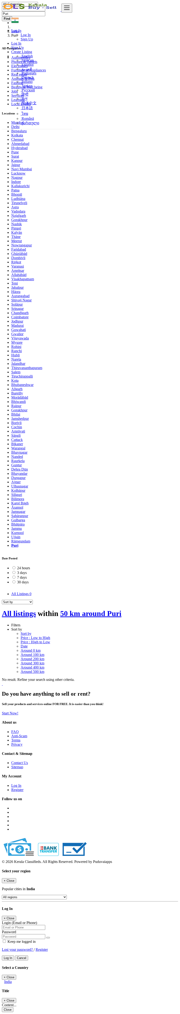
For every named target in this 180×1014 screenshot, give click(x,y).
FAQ (15, 732)
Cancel (21, 958)
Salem (15, 372)
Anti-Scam (19, 736)
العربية (26, 69)
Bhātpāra (18, 524)
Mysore (16, 342)
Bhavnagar (19, 452)
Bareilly (17, 393)
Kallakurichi (20, 186)
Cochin (16, 427)
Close (7, 1009)
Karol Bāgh (20, 503)
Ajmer (16, 482)
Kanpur (16, 161)
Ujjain (15, 537)
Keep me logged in (21, 942)
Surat (15, 156)
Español (27, 64)
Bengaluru (19, 131)
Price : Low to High (35, 638)
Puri (14, 545)
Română (27, 119)
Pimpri (16, 228)
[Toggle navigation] (66, 8)
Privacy (16, 744)
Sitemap (17, 767)
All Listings (21, 594)
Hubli (15, 355)
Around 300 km (32, 663)
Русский (28, 90)
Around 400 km (32, 667)
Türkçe (26, 86)
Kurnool (17, 533)
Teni (14, 283)
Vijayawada (20, 338)
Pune (15, 152)
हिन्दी (24, 94)
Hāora (15, 292)
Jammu (16, 528)
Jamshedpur (20, 419)
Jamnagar (18, 512)
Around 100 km (32, 655)
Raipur (16, 406)
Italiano (27, 82)
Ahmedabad (20, 144)
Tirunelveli (19, 203)
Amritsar (17, 271)
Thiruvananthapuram (26, 368)
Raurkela (18, 461)
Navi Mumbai (21, 169)
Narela (16, 359)
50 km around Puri (90, 613)
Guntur (16, 465)
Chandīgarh (20, 313)
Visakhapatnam (22, 279)
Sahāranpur (19, 516)
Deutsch (27, 77)
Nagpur (16, 177)
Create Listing (21, 52)
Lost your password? (18, 950)
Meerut (16, 241)
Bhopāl (16, 194)
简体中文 (29, 103)
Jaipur (15, 165)
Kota (15, 380)
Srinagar (17, 309)
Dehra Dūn (19, 469)
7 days (22, 577)
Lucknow (18, 173)
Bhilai (15, 414)
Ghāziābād (19, 254)
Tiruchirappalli (22, 376)
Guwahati (18, 330)
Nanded (17, 457)
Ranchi (16, 351)
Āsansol (17, 507)
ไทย (24, 114)
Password (9, 932)
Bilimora (17, 499)
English (27, 56)
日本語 (27, 108)
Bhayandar (19, 474)
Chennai (17, 139)
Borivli (16, 423)
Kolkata (17, 135)
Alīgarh (16, 389)
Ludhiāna (18, 199)
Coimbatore (20, 317)
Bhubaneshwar (22, 385)
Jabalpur (17, 287)
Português (28, 73)
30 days (23, 582)
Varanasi (17, 266)
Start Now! (10, 713)
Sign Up (27, 39)
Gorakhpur (19, 220)
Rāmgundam (20, 541)
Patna (15, 190)
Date (24, 646)
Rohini (16, 347)
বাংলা (24, 99)
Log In (26, 35)
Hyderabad (19, 148)
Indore (16, 182)
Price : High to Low (35, 642)
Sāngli (16, 435)
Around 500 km (32, 672)
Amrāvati (18, 431)
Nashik (16, 224)
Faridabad (18, 249)
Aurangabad (20, 296)
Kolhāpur (18, 490)
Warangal (18, 448)
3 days (22, 573)
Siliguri (16, 495)
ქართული (30, 123)
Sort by (26, 634)
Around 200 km (32, 659)
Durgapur (18, 478)
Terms (15, 740)
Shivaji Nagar (21, 300)
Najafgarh (18, 216)
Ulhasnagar (19, 486)
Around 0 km (31, 650)
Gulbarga (18, 520)
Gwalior (17, 334)
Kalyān (16, 232)
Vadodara (18, 211)
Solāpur (17, 304)
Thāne (16, 237)
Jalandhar (18, 364)
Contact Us (19, 763)
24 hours (23, 568)
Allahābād (18, 275)
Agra (15, 207)
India (8, 982)
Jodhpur (17, 321)
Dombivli (18, 258)
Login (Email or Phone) (19, 923)
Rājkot (16, 262)
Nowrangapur (21, 245)
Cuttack (17, 440)
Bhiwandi (18, 402)
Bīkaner (17, 444)
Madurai (17, 326)
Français (27, 60)
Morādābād (19, 397)
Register (17, 790)
